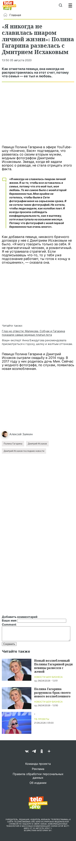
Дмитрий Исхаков (37, 443)
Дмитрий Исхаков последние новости (24, 451)
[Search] (60, 5)
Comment (9, 624)
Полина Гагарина (13, 443)
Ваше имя (9, 620)
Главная (15, 15)
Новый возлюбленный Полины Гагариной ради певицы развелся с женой (53, 666)
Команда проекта (38, 764)
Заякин (27, 434)
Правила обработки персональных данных (38, 775)
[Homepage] (9, 5)
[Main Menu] (70, 5)
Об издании (38, 783)
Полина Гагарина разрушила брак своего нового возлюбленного (52, 692)
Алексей (15, 434)
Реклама (38, 769)
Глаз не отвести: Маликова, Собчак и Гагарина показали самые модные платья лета (33, 333)
